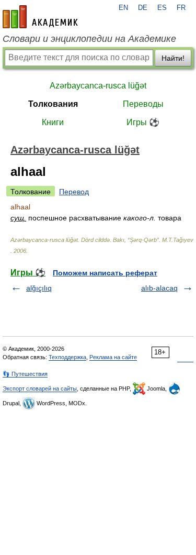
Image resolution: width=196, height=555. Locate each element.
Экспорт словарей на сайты (40, 388)
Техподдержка (67, 357)
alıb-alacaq (159, 288)
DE (142, 8)
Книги (53, 122)
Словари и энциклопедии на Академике (89, 39)
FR (181, 8)
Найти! (173, 58)
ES (162, 8)
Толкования (53, 103)
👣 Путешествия (25, 374)
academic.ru (40, 16)
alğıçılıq (39, 288)
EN (123, 8)
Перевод (74, 191)
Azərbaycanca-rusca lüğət (98, 85)
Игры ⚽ (142, 122)
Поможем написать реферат (105, 273)
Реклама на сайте (113, 357)
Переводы (143, 103)
